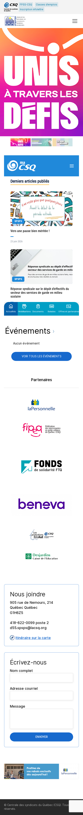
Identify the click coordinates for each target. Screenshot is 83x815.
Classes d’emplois (46, 4)
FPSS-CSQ (26, 4)
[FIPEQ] (41, 430)
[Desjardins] (41, 556)
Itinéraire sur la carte (33, 638)
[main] (41, 413)
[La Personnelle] (41, 405)
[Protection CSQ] (41, 534)
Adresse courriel (24, 688)
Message (17, 706)
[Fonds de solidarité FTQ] (41, 465)
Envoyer (41, 736)
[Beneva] (41, 505)
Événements (29, 330)
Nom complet (21, 671)
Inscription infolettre (31, 9)
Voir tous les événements (41, 356)
